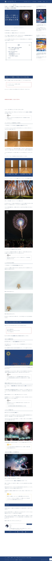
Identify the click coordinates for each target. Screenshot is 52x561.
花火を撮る (39, 1)
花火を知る (34, 1)
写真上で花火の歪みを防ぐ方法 (13, 51)
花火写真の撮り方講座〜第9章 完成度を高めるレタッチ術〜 (17, 405)
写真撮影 (12, 557)
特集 (44, 1)
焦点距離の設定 (13, 389)
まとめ (10, 57)
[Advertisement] (19, 67)
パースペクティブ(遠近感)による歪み (14, 48)
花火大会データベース (27, 1)
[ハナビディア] (10, 1)
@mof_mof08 (14, 30)
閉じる (29, 45)
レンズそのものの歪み (12, 49)
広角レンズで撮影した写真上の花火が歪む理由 (15, 47)
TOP (5, 557)
